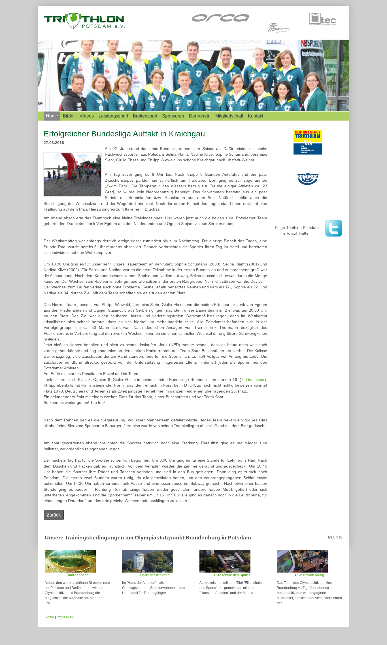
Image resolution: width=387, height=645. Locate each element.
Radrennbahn (77, 575)
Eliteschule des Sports (232, 575)
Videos (87, 115)
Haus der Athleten (154, 575)
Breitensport (145, 115)
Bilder (69, 115)
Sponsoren (173, 115)
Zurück (54, 514)
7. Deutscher (252, 380)
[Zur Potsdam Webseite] (308, 178)
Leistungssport (113, 115)
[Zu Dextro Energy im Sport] (308, 142)
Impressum (65, 617)
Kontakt (255, 115)
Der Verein (199, 115)
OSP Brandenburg (309, 575)
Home (52, 115)
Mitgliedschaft (229, 115)
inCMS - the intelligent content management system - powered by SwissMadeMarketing (335, 537)
